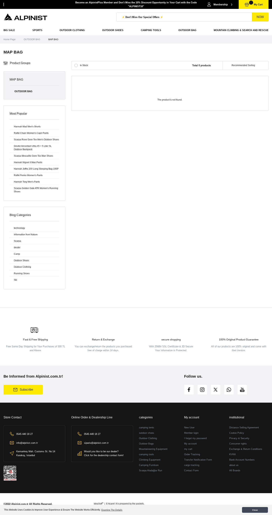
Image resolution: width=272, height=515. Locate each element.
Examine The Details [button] (111, 510)
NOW (260, 17)
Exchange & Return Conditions (245, 449)
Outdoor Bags (146, 443)
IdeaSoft (98, 503)
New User (189, 427)
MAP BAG (53, 39)
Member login (191, 433)
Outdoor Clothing (148, 438)
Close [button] (255, 510)
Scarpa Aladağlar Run (150, 470)
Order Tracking (192, 454)
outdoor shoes (146, 433)
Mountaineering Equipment (153, 449)
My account (190, 443)
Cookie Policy (236, 433)
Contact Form (191, 470)
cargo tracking (191, 465)
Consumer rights (238, 443)
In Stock (84, 65)
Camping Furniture (149, 465)
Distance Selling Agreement (244, 427)
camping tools (146, 454)
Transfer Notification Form (198, 459)
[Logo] (26, 17)
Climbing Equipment (149, 459)
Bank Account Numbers (242, 459)
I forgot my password (195, 438)
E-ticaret (110, 503)
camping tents (146, 427)
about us (234, 465)
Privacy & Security (239, 438)
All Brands (234, 470)
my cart (188, 449)
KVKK (232, 454)
